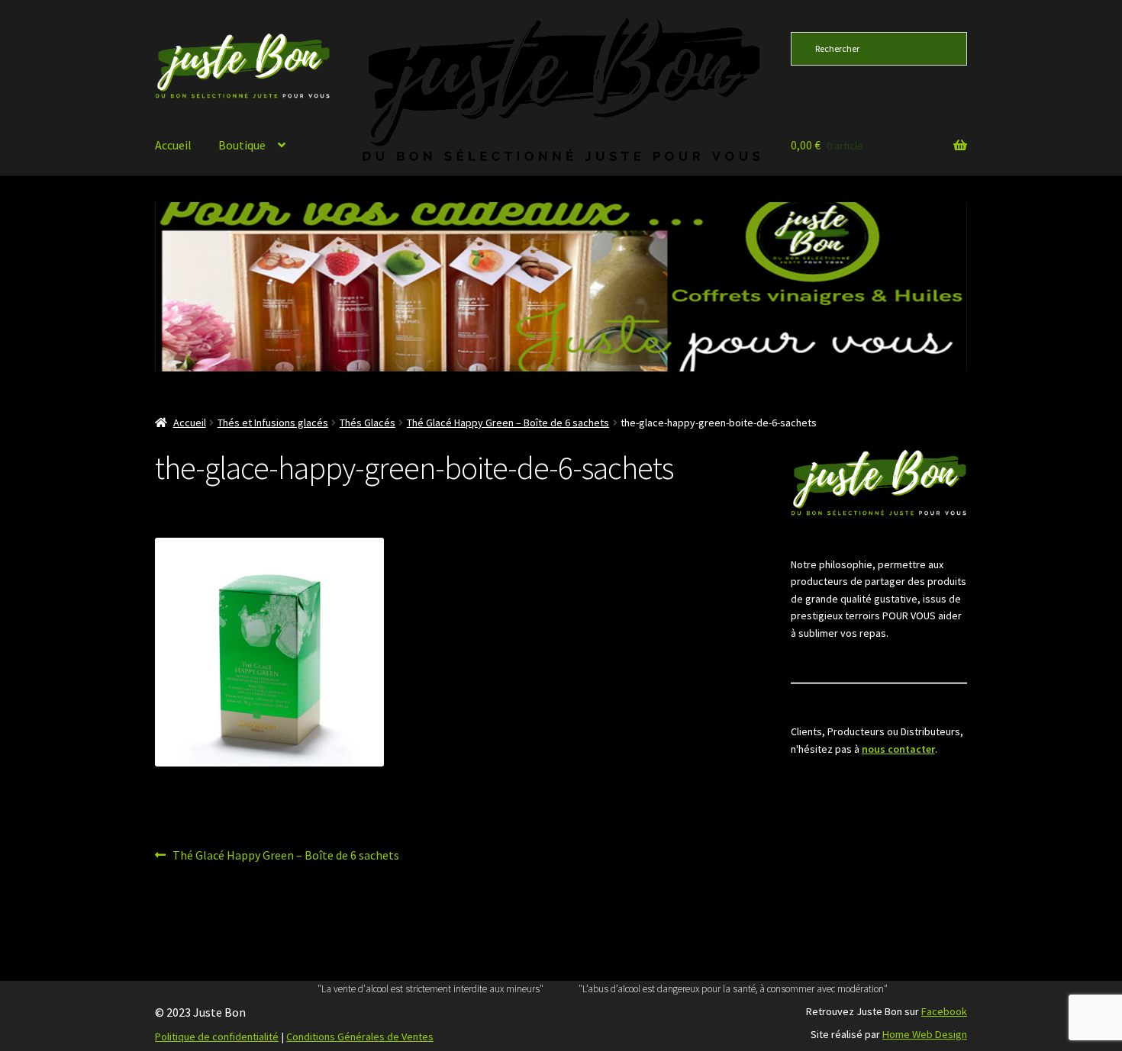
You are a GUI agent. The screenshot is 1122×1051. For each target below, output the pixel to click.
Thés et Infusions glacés (273, 422)
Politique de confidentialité (217, 1036)
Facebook (944, 1011)
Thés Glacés (367, 422)
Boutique (242, 145)
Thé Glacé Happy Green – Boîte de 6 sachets (508, 422)
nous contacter (898, 749)
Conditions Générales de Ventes (360, 1036)
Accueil (173, 145)
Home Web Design (924, 1034)
